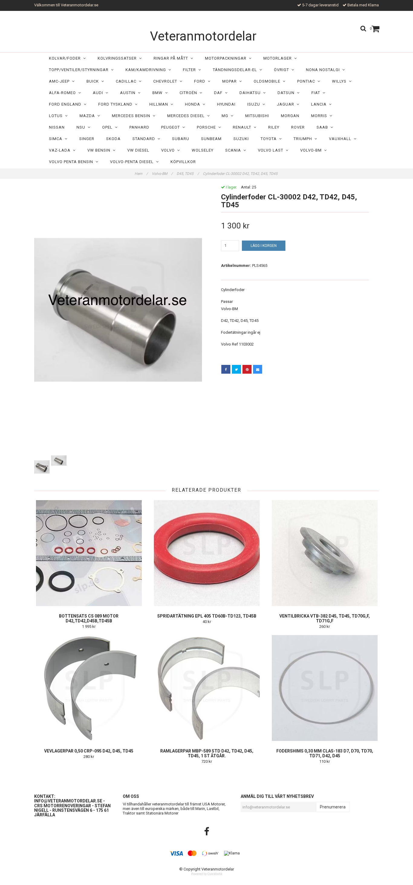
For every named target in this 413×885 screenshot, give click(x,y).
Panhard (139, 127)
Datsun (287, 92)
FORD (201, 81)
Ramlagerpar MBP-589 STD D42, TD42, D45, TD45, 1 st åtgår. (206, 753)
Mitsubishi (257, 115)
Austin (129, 92)
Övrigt (282, 69)
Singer (86, 138)
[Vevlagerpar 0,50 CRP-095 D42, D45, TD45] (88, 688)
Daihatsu (251, 92)
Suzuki (241, 138)
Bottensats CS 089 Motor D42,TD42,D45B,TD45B (89, 618)
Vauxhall (341, 138)
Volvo (169, 150)
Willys (340, 81)
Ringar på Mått (172, 58)
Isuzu (254, 104)
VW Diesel (138, 150)
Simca (57, 138)
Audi (99, 92)
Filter (190, 69)
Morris (320, 115)
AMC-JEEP (60, 81)
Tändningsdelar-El (236, 69)
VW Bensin (100, 150)
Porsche (207, 127)
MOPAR (230, 81)
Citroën (190, 92)
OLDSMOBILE (268, 81)
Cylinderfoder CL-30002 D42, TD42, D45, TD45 (240, 174)
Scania (234, 150)
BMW (158, 92)
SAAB (323, 127)
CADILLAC (127, 81)
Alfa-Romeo (63, 92)
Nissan (57, 127)
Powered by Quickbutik (206, 874)
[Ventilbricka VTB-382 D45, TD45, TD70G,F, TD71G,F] (324, 553)
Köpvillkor (183, 161)
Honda (194, 104)
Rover (298, 127)
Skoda (113, 138)
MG (226, 115)
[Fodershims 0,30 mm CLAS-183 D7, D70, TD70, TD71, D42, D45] (324, 688)
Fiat (317, 92)
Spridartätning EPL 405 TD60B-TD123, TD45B (206, 616)
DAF (219, 92)
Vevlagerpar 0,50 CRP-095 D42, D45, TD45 (88, 751)
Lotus (57, 115)
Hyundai (226, 104)
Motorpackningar (227, 58)
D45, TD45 (188, 174)
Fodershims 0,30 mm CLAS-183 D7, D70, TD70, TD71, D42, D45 (324, 753)
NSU (82, 127)
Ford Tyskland (116, 104)
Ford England (66, 104)
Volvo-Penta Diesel (133, 161)
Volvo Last (272, 150)
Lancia (320, 104)
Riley (273, 127)
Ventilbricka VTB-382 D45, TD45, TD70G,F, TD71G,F (324, 618)
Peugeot (171, 127)
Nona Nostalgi (324, 69)
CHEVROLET (166, 81)
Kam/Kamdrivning (146, 69)
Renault (243, 127)
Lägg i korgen (264, 246)
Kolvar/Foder (66, 58)
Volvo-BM (312, 150)
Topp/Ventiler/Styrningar (80, 69)
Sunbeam (211, 138)
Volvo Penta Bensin (72, 161)
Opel (108, 127)
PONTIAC (307, 81)
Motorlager (278, 58)
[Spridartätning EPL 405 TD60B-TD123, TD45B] (206, 553)
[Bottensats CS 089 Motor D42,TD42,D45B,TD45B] (88, 553)
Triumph (304, 138)
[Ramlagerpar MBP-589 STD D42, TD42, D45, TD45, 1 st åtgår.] (206, 688)
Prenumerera (333, 807)
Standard (145, 138)
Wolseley (202, 150)
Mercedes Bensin (132, 115)
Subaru (180, 138)
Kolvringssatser (118, 58)
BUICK (93, 81)
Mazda (88, 115)
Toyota (270, 138)
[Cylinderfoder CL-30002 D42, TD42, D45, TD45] (118, 319)
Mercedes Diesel (187, 115)
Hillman (160, 104)
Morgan (290, 115)
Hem (141, 174)
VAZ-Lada (61, 150)
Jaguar (287, 104)
